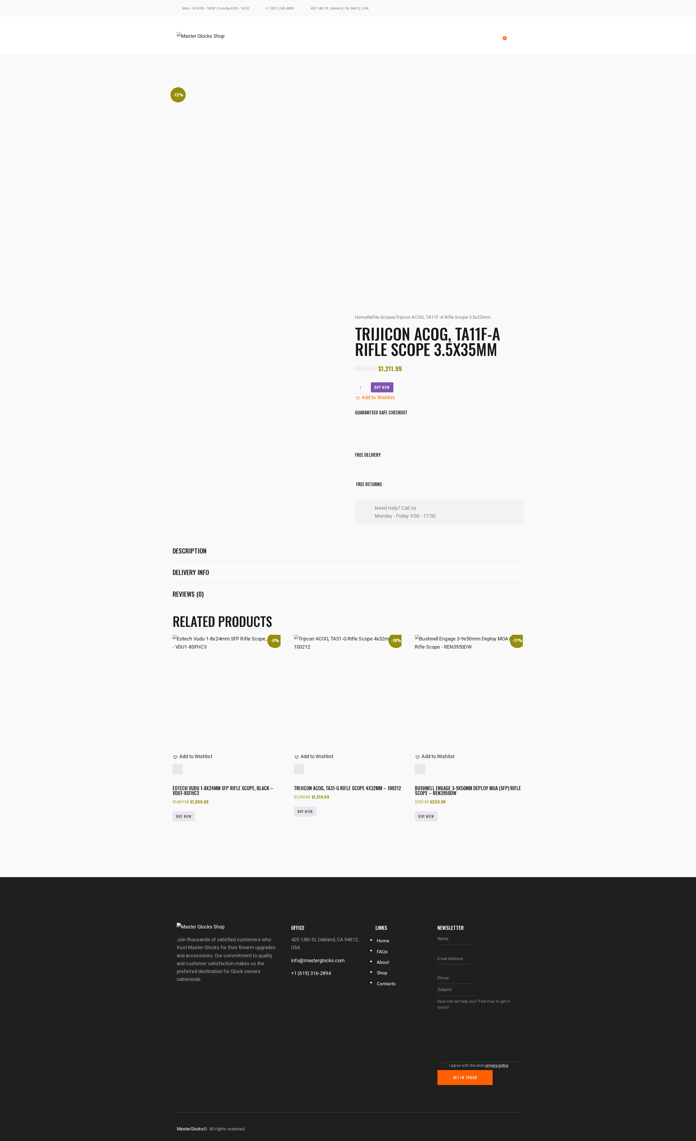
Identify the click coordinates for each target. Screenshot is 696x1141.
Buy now (382, 387)
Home (361, 317)
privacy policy (497, 1066)
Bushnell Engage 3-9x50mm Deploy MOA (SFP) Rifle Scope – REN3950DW (468, 791)
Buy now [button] (183, 816)
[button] (375, 397)
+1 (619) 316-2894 (311, 973)
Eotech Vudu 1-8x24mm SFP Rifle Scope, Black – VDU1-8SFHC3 (223, 791)
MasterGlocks (190, 1128)
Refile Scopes (381, 317)
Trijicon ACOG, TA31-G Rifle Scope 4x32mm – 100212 (347, 788)
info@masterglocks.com (318, 960)
